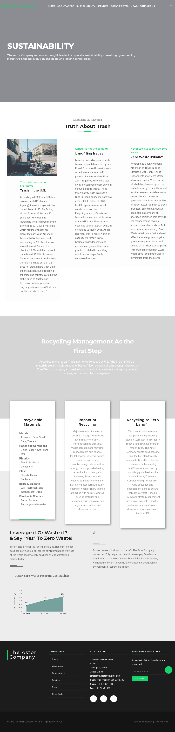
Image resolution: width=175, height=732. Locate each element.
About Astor (65, 6)
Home (51, 6)
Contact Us (147, 6)
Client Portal (119, 6)
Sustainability (85, 6)
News (134, 6)
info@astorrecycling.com (108, 676)
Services (102, 6)
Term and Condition (143, 722)
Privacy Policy (161, 722)
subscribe (140, 679)
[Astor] (20, 6)
